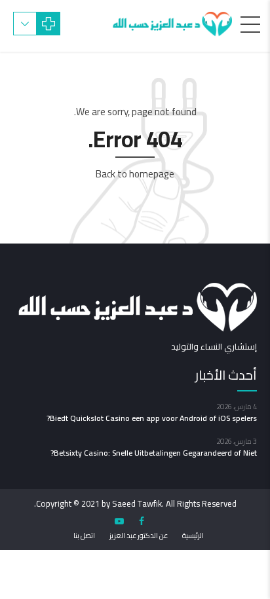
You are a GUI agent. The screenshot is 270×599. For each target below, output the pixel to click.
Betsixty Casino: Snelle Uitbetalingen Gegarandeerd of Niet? (153, 452)
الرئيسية (193, 535)
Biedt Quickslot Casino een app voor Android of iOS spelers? (152, 418)
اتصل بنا (84, 535)
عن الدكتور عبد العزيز (138, 535)
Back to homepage (135, 173)
